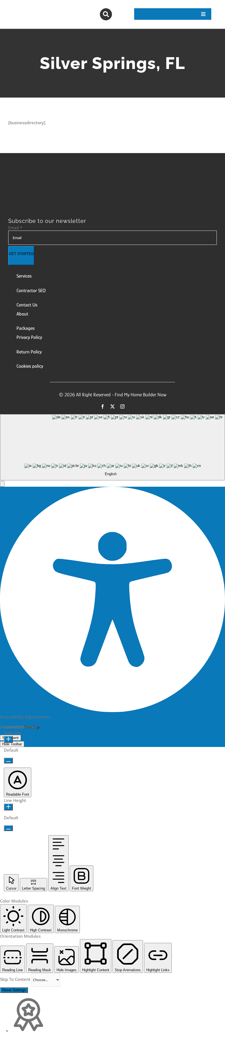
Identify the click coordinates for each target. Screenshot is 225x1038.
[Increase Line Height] (8, 807)
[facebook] (102, 406)
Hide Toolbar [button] (12, 744)
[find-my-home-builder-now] (73, 179)
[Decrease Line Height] (8, 828)
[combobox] (112, 447)
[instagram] (122, 406)
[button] (2, 484)
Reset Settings (14, 990)
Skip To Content (16, 979)
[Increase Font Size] (8, 739)
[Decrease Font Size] (8, 760)
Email (15, 227)
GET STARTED (21, 254)
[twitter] (112, 406)
